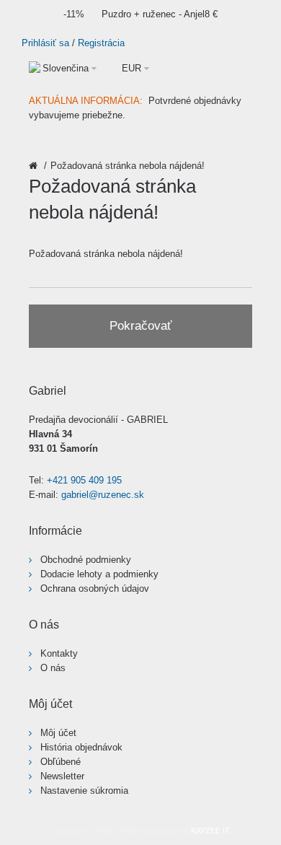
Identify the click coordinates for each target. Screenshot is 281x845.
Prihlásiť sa (45, 43)
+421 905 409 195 (84, 480)
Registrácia (101, 43)
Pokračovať (140, 326)
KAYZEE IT (210, 830)
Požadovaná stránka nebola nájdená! (127, 165)
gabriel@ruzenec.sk (102, 494)
